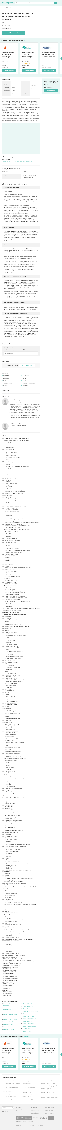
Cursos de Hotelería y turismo (29, 1090)
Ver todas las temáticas (21, 1112)
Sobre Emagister (19, 1109)
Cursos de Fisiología (8, 1017)
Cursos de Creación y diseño (9, 1096)
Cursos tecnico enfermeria (10, 1022)
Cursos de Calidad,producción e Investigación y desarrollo (10, 1088)
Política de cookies (35, 1113)
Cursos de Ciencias (6, 1091)
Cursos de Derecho (26, 1083)
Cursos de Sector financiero (48, 1092)
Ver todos (26, 40)
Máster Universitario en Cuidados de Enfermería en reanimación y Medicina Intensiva (8, 55)
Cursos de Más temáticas (47, 1081)
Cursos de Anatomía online (10, 1014)
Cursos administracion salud (30, 1006)
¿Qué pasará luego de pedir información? (14, 302)
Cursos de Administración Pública (10, 1081)
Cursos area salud (27, 1021)
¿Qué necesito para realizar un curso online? (15, 313)
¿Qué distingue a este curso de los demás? (15, 276)
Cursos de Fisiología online (10, 1019)
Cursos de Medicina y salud (48, 1083)
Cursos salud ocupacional (9, 1027)
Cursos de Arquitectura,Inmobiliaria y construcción (11, 1084)
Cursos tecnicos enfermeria (30, 1013)
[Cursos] (7, 3)
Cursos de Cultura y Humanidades (10, 1099)
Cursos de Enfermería (28, 1023)
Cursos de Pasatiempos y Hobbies (49, 1086)
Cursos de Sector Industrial (48, 1095)
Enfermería (8, 7)
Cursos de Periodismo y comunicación (47, 1089)
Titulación (6, 245)
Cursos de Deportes (27, 1081)
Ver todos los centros (49, 1113)
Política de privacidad (35, 1112)
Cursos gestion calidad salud (30, 1011)
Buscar (55, 3)
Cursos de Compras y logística (9, 1094)
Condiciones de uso (35, 1110)
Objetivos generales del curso (11, 187)
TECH (3, 23)
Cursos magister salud (28, 1016)
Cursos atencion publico (29, 1008)
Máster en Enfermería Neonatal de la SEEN (48, 53)
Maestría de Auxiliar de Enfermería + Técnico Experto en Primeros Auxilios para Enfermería (28, 55)
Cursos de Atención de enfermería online (9, 1008)
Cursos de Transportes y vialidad (49, 1097)
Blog (17, 1110)
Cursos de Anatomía (8, 1012)
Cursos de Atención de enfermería (9, 1004)
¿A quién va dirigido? (9, 227)
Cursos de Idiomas (26, 1092)
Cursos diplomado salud (29, 1004)
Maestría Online (27, 1028)
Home (3, 7)
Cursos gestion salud (8, 1024)
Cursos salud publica (8, 1029)
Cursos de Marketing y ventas (29, 1099)
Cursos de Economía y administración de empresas (29, 1086)
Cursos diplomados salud (29, 1018)
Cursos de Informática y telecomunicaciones (28, 1095)
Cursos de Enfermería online (30, 1026)
